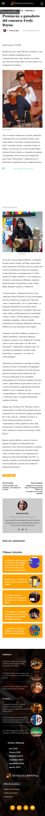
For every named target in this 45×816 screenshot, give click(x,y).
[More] (34, 37)
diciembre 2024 (16, 756)
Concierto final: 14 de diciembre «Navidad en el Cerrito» (11, 487)
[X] (26, 529)
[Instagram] (23, 529)
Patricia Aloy (14, 30)
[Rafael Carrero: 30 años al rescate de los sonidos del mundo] (34, 581)
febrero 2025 (15, 752)
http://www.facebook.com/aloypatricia (22, 517)
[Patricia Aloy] (5, 30)
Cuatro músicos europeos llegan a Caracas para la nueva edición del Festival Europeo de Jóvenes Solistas (16, 720)
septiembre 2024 (16, 763)
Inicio (4, 12)
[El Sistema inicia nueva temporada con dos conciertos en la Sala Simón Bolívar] (36, 675)
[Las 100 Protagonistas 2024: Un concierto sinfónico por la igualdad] (36, 732)
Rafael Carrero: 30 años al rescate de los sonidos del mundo (16, 582)
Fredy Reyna (9, 475)
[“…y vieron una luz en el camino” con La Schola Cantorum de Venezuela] (34, 630)
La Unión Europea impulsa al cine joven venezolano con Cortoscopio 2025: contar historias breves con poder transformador (16, 565)
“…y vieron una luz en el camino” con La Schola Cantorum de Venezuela (15, 631)
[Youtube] (32, 807)
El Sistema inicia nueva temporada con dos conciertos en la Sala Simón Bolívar (16, 676)
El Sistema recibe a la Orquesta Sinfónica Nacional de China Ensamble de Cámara (14, 664)
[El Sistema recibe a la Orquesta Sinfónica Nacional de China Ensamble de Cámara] (36, 663)
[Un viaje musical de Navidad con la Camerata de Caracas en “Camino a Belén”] (34, 597)
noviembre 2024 (16, 760)
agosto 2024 (14, 767)
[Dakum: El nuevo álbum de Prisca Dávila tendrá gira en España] (36, 687)
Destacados (12, 12)
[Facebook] (19, 529)
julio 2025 (13, 749)
